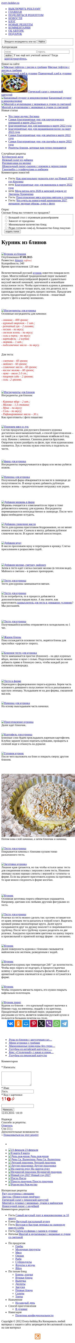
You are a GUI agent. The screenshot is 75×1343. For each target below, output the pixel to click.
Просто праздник (42, 1181)
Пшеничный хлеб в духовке (55, 73)
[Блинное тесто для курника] (19, 652)
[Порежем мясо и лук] (15, 426)
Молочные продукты (27, 1249)
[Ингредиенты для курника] (18, 310)
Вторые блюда (23, 1277)
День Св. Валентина (47, 1159)
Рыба (18, 1258)
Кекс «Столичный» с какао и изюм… (31, 1052)
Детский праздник (44, 1162)
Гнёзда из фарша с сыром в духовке (37, 1230)
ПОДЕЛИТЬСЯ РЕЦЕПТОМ (25, 15)
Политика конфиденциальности (34, 1315)
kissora (19, 260)
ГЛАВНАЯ (15, 11)
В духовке (21, 1309)
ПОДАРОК (15, 33)
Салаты (19, 1293)
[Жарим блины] (11, 637)
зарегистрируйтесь (15, 58)
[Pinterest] (33, 1023)
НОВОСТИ (15, 18)
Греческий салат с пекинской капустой (25, 1199)
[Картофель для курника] (16, 734)
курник (37, 272)
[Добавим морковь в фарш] (18, 502)
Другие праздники (44, 1165)
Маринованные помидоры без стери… (31, 1045)
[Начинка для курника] (15, 476)
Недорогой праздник (49, 1171)
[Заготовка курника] (14, 864)
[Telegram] (64, 1023)
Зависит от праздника (21, 221)
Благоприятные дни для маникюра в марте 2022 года (40, 125)
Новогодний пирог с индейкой (20, 1206)
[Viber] (49, 1023)
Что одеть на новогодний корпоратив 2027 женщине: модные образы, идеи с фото (37, 202)
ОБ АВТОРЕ (16, 30)
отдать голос (12, 231)
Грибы (19, 1246)
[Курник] (7, 895)
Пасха (22, 1178)
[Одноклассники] (18, 1023)
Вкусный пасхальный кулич (33, 1221)
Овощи (19, 1255)
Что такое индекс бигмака (23, 116)
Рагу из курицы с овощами (18, 1193)
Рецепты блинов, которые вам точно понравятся (37, 147)
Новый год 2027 (41, 1175)
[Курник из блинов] (13, 253)
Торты (19, 1296)
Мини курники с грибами (24, 1042)
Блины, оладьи (24, 1274)
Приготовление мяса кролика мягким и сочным (44, 197)
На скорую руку (40, 1168)
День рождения (38, 1156)
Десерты (20, 1283)
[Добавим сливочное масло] (18, 524)
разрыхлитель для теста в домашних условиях (44, 602)
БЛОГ (12, 21)
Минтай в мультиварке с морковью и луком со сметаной (34, 107)
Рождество (30, 1184)
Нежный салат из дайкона (17, 159)
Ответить (7, 1125)
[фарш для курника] (13, 461)
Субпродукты (23, 1261)
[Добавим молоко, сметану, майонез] (23, 564)
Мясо (18, 1252)
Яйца (18, 1268)
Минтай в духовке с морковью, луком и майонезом (32, 1202)
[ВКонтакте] (10, 1023)
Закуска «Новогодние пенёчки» (21, 1196)
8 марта (25, 1153)
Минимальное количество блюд (27, 224)
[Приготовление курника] (17, 721)
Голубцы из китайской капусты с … (30, 1049)
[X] (41, 1023)
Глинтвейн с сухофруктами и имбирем (25, 169)
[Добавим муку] (11, 542)
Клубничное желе (12, 156)
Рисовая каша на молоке (16, 163)
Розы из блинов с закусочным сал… (30, 1039)
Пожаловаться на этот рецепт (21, 1134)
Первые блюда (24, 1290)
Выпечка (20, 1280)
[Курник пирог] (11, 1002)
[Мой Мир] (25, 1023)
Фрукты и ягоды (25, 1265)
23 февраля (31, 1149)
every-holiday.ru (10, 2)
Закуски (20, 1287)
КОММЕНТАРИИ (19, 27)
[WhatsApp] (56, 1023)
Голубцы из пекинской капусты (27, 1055)
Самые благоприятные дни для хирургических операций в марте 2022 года (36, 121)
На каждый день (25, 1302)
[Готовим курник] (12, 753)
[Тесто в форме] (11, 681)
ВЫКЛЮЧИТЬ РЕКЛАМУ (24, 8)
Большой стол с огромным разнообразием (33, 217)
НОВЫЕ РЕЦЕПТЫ (20, 24)
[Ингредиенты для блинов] (18, 392)
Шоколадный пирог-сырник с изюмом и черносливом (34, 166)
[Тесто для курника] (13, 580)
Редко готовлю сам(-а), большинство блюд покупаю (39, 227)
